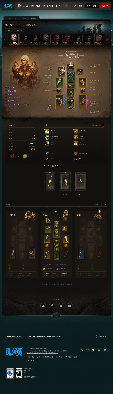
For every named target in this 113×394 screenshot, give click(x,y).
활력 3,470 (11, 101)
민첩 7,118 (12, 91)
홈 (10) (10, 94)
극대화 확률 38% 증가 (14, 97)
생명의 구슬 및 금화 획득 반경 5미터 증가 (18, 105)
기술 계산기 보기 (96, 125)
